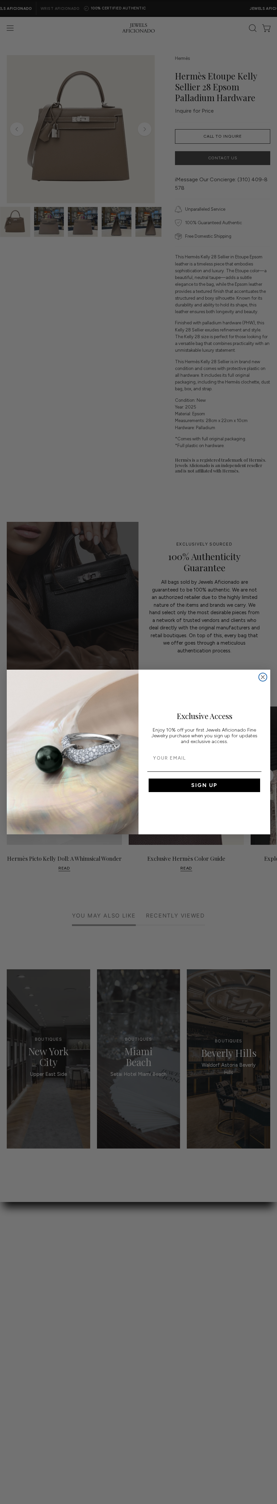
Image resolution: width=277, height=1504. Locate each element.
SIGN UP (204, 785)
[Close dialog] (263, 677)
